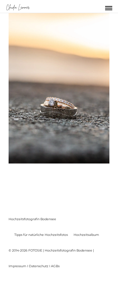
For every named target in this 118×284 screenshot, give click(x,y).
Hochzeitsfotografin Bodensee (32, 219)
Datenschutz (38, 266)
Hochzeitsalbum (86, 235)
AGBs (55, 266)
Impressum (17, 266)
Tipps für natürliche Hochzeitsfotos (41, 235)
